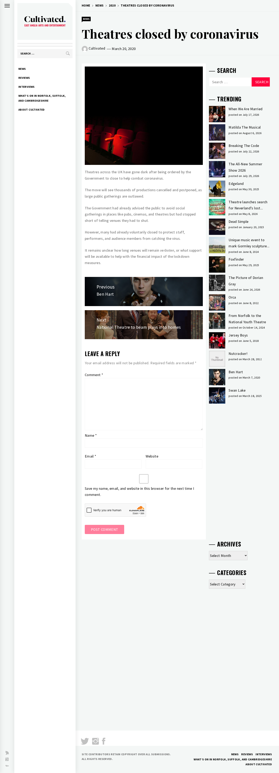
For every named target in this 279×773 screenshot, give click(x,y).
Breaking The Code (244, 145)
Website (152, 456)
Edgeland (236, 183)
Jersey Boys (238, 335)
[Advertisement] (239, 470)
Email (90, 456)
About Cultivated (31, 109)
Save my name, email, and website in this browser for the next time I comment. (139, 491)
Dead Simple (238, 221)
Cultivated (97, 48)
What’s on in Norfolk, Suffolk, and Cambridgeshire (42, 98)
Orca (232, 297)
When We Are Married (245, 109)
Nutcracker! (238, 353)
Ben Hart (236, 372)
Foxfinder (236, 259)
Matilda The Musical (245, 127)
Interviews (26, 87)
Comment (94, 374)
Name (91, 435)
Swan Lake (237, 390)
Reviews (24, 78)
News (22, 69)
